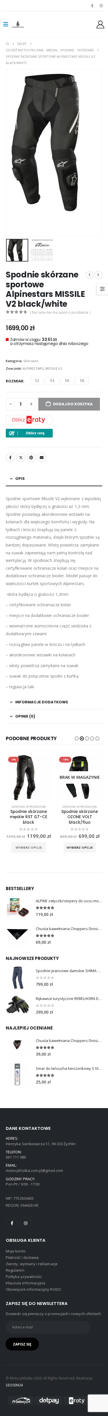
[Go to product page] (18, 908)
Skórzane (30, 361)
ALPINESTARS (33, 368)
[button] (7, 24)
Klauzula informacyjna (25, 1283)
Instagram (25, 1223)
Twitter (20, 457)
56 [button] (67, 380)
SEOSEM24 (14, 1385)
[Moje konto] (100, 24)
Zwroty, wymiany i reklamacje (32, 1263)
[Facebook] (92, 5)
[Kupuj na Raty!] (29, 432)
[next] (98, 275)
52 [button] (37, 380)
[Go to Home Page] (7, 44)
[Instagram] (101, 5)
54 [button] (52, 380)
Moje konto (16, 1251)
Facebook (10, 457)
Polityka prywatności (24, 1276)
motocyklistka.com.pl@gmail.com (34, 1170)
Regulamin (15, 1270)
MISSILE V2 (53, 368)
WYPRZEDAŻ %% (36, 807)
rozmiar (14, 381)
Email (41, 457)
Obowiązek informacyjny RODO (33, 1289)
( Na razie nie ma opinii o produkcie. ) (60, 312)
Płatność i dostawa (22, 1257)
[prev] (90, 275)
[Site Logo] (23, 24)
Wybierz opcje (29, 847)
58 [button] (82, 380)
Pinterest (31, 457)
